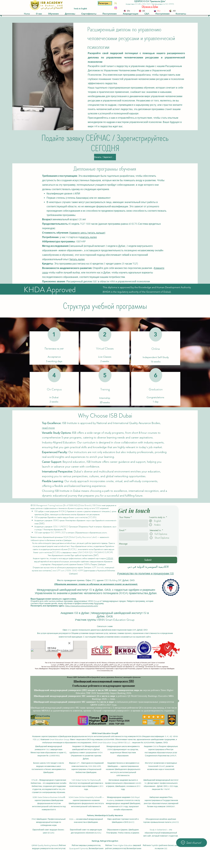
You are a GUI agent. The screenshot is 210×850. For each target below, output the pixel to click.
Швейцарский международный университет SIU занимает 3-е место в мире (74, 702)
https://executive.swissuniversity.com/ (81, 606)
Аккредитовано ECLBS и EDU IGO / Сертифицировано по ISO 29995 (150, 4)
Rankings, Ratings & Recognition (105, 841)
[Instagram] (115, 8)
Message (123, 544)
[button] (39, 13)
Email (121, 530)
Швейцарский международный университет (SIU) (104, 681)
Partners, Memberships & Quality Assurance (105, 815)
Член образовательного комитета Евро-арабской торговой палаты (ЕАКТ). (73, 555)
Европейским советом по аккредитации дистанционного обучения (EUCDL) (73, 548)
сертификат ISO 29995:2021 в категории (58, 532)
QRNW (109, 558)
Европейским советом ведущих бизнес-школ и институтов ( (68, 517)
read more (48, 428)
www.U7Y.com (58, 570)
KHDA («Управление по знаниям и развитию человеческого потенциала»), (85, 511)
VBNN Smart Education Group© (105, 733)
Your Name (124, 517)
